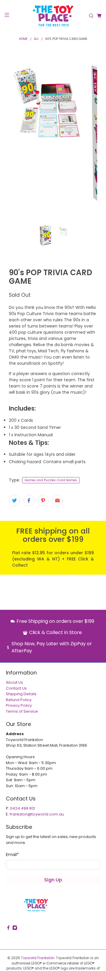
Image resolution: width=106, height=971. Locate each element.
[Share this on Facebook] (28, 500)
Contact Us (16, 688)
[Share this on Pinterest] (43, 500)
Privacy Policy (19, 705)
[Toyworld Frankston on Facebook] (8, 929)
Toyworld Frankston (37, 958)
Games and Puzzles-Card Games (51, 480)
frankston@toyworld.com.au (37, 814)
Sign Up (53, 879)
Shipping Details (21, 694)
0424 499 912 (22, 808)
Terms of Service (22, 711)
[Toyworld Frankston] (53, 15)
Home (23, 39)
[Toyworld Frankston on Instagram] (14, 929)
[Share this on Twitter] (14, 500)
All (36, 39)
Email (12, 854)
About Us (14, 682)
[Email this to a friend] (57, 500)
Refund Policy (19, 700)
